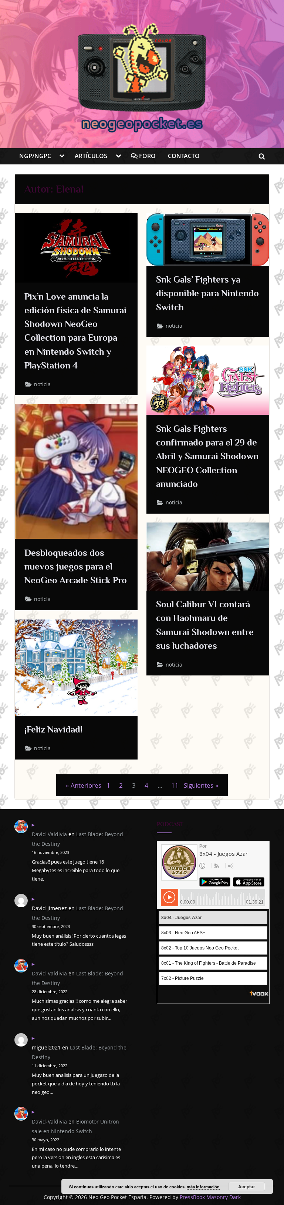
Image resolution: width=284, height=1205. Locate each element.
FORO (147, 156)
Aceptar (246, 1186)
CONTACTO (184, 156)
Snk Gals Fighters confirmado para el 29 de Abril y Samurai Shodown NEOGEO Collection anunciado (207, 456)
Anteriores (86, 785)
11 (175, 785)
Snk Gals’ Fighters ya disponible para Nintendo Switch (207, 293)
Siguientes (198, 785)
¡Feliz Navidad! (53, 729)
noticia (42, 384)
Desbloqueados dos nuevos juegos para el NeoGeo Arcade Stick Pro (75, 566)
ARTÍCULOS (91, 156)
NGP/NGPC (35, 156)
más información (203, 1186)
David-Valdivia (49, 834)
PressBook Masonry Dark (210, 1197)
